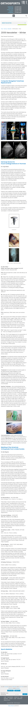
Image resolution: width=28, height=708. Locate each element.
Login (15, 698)
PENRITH (11, 11)
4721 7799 (21, 686)
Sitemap (11, 698)
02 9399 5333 (18, 7)
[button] (14, 16)
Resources (19, 698)
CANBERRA (10, 12)
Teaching (5, 28)
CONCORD (10, 8)
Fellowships (10, 697)
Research (6, 698)
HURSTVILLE (10, 9)
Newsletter (9, 28)
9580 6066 (14, 686)
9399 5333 (10, 688)
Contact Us (16, 697)
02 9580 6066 (18, 9)
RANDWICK (10, 7)
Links (21, 697)
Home (2, 28)
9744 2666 (6, 686)
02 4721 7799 (18, 11)
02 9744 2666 (18, 8)
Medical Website (11, 705)
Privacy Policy (7, 700)
